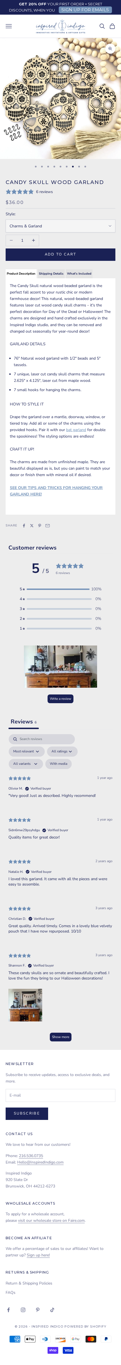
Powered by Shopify (85, 1326)
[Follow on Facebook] (8, 1310)
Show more (60, 1037)
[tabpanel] (60, 890)
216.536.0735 (31, 1155)
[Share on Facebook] (24, 525)
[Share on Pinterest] (39, 525)
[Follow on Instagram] (23, 1310)
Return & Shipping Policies (29, 1283)
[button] (60, 589)
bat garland (76, 429)
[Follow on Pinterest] (38, 1310)
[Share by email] (47, 525)
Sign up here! (38, 1255)
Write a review (60, 698)
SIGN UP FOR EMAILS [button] (85, 9)
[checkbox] (58, 764)
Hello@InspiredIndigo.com (40, 1162)
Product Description (21, 274)
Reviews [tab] (24, 721)
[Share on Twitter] (32, 525)
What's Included (79, 274)
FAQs (10, 1292)
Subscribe (27, 1113)
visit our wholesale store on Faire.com (51, 1220)
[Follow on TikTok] (52, 1310)
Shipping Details (51, 274)
